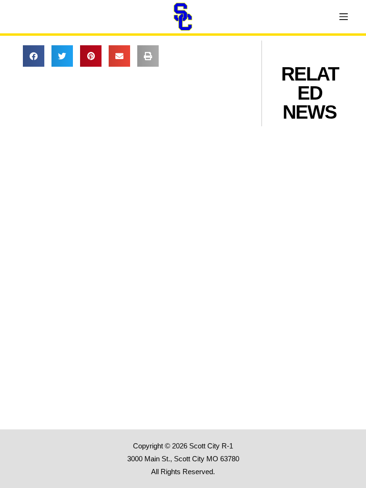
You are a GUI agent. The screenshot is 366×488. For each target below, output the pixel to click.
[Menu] (343, 16)
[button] (33, 56)
